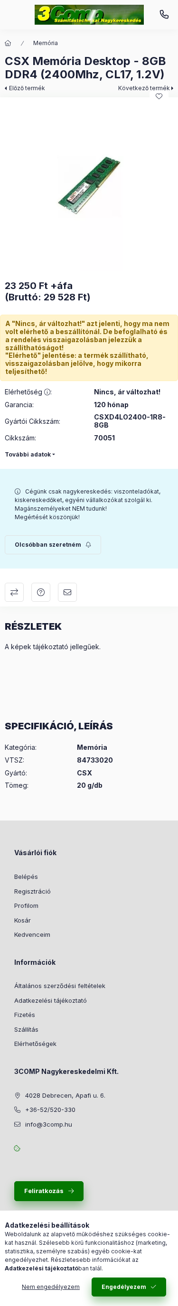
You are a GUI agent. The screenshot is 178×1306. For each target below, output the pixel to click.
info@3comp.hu (48, 1124)
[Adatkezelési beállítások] (17, 1147)
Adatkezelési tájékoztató (50, 1000)
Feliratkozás (44, 1190)
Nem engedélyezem (51, 1286)
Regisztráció (32, 891)
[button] (89, 186)
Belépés (26, 876)
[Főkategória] (8, 43)
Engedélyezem (124, 1286)
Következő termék (144, 88)
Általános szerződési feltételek (59, 985)
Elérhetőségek (35, 1043)
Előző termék (27, 88)
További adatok (28, 454)
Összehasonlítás (14, 592)
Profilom (26, 905)
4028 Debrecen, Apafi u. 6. (65, 1095)
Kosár (22, 920)
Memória (45, 43)
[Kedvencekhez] (159, 96)
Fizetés (24, 1014)
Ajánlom (67, 592)
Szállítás (26, 1029)
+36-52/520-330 (164, 14)
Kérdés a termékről (40, 592)
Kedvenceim (32, 934)
